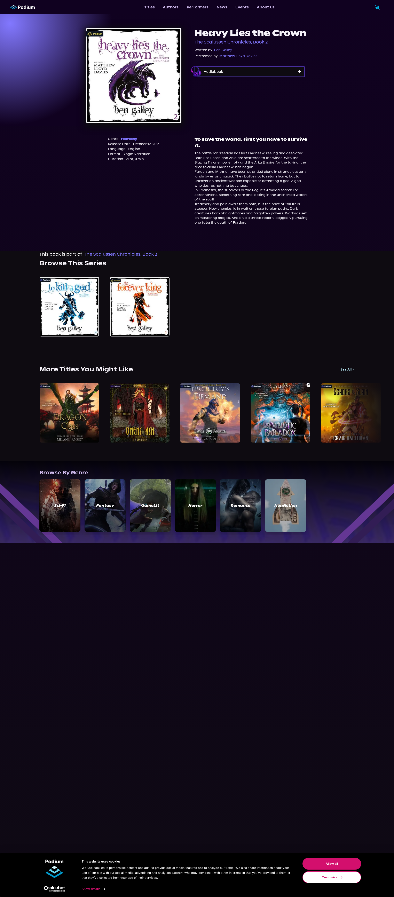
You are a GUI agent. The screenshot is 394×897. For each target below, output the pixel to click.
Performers (197, 7)
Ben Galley (223, 50)
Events (242, 7)
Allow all (332, 863)
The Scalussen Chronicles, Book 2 (231, 42)
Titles (149, 7)
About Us (266, 7)
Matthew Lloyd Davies (238, 56)
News (222, 7)
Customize (329, 877)
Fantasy (129, 139)
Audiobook (213, 72)
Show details (91, 889)
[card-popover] (69, 306)
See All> (348, 369)
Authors (171, 7)
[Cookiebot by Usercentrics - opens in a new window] (54, 889)
